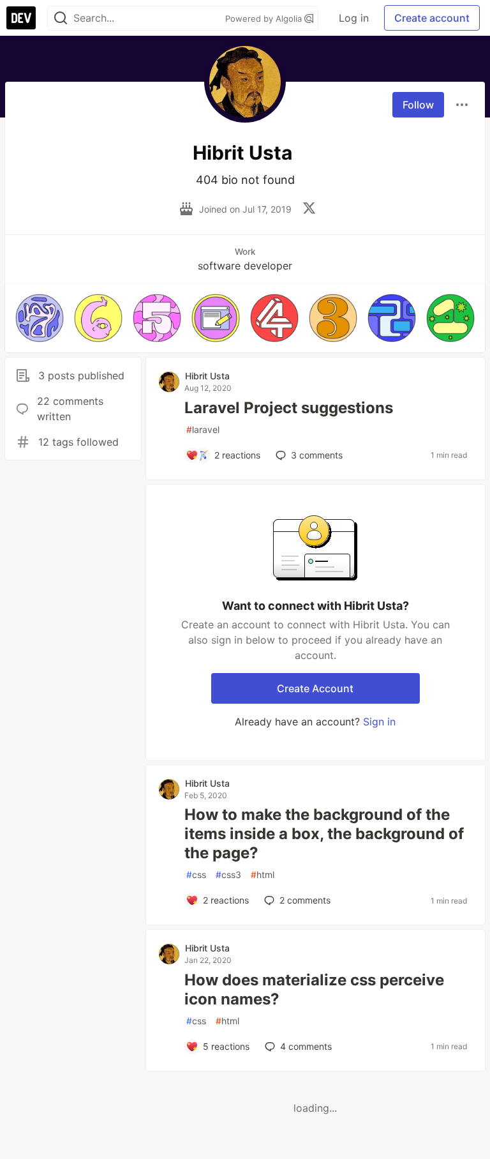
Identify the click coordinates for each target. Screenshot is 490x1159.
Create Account (315, 688)
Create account (432, 17)
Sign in (379, 721)
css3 (228, 874)
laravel (202, 429)
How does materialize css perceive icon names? (314, 989)
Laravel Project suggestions (288, 407)
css (196, 874)
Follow (418, 104)
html (262, 874)
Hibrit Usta (207, 375)
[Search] (60, 18)
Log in (354, 17)
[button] (39, 318)
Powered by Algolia (264, 18)
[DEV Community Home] (21, 18)
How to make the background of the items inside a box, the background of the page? (324, 833)
